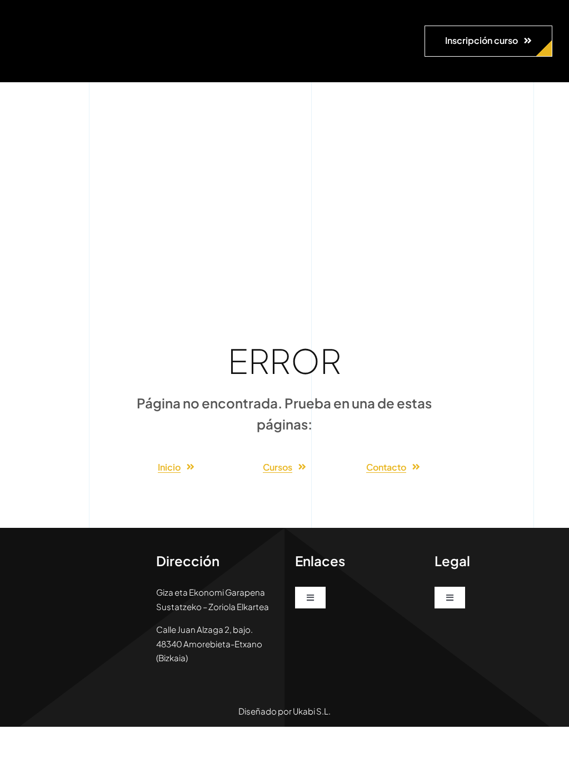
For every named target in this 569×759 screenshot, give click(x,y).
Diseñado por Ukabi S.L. (284, 711)
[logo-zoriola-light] (44, 17)
